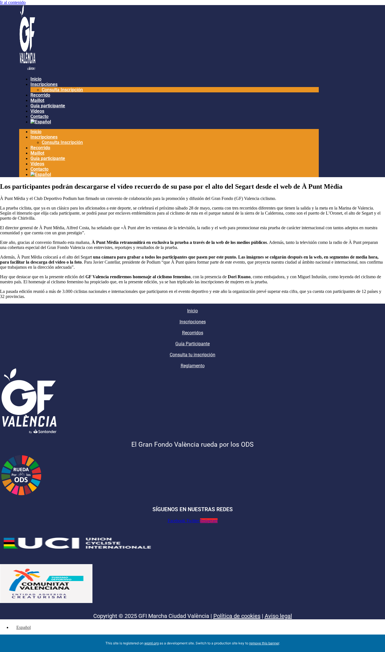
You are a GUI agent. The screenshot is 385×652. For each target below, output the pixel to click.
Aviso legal (278, 616)
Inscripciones (43, 84)
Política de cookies (236, 616)
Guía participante (47, 105)
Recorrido (40, 95)
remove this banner (264, 643)
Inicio (35, 79)
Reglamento (193, 365)
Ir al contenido (13, 2)
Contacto (39, 116)
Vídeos (37, 111)
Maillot (37, 100)
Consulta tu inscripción (192, 354)
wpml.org (151, 643)
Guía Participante (192, 343)
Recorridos (192, 332)
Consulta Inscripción (62, 89)
